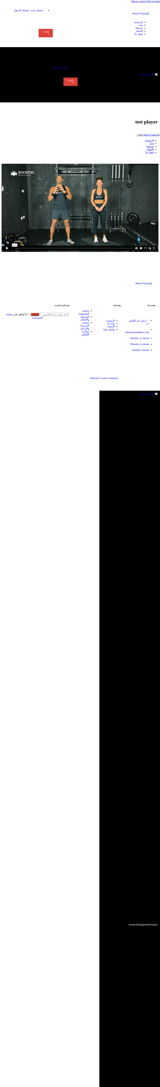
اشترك (35, 314)
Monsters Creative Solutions (104, 378)
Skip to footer (153, 1)
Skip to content (138, 1)
